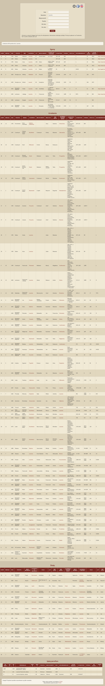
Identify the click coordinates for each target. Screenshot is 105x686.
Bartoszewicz (32, 540)
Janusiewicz (32, 178)
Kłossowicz (34, 597)
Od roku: (44, 24)
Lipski (33, 586)
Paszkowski (32, 547)
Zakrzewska (62, 132)
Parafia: (44, 21)
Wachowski (31, 338)
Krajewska (61, 363)
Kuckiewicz (31, 410)
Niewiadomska (62, 190)
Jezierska (61, 533)
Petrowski (34, 648)
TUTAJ (60, 681)
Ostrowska (61, 313)
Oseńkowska (62, 265)
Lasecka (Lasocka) (81, 581)
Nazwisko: (43, 15)
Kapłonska (67, 648)
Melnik (60, 540)
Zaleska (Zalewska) (31, 124)
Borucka (61, 205)
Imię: (45, 12)
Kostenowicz (62, 178)
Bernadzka (81, 586)
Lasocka (30, 56)
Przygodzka (62, 156)
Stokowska (61, 306)
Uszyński (31, 354)
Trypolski (31, 363)
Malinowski (34, 608)
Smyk (66, 586)
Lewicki (30, 504)
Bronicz (61, 453)
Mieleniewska (68, 641)
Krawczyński (32, 388)
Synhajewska (62, 484)
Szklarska (31, 475)
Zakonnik (67, 654)
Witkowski (31, 144)
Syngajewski (32, 524)
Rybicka (31, 448)
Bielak (33, 632)
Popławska (67, 614)
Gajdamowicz (68, 602)
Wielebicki (31, 74)
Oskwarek (31, 558)
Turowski (31, 319)
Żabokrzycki (34, 580)
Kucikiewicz (31, 426)
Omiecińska (62, 123)
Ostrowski (34, 602)
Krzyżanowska (62, 459)
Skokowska (61, 331)
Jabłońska (31, 380)
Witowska (81, 608)
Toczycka (31, 205)
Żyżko (30, 465)
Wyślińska (31, 509)
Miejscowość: (42, 18)
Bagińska (31, 520)
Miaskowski (34, 618)
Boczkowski (34, 575)
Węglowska (61, 338)
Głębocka (61, 401)
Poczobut (61, 558)
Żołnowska (61, 300)
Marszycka (67, 618)
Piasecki (31, 552)
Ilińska (60, 280)
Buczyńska (31, 480)
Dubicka (31, 306)
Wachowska (67, 632)
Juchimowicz (62, 325)
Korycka (61, 514)
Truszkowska (32, 529)
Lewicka (61, 493)
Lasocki (30, 82)
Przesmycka (82, 624)
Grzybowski (34, 636)
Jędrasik (33, 654)
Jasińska (31, 489)
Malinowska (62, 524)
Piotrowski (31, 265)
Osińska (81, 575)
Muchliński (31, 132)
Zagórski (34, 592)
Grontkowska (82, 592)
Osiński (31, 300)
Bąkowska (31, 498)
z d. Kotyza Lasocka (82, 654)
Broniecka (61, 293)
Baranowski (31, 190)
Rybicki (30, 471)
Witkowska (61, 380)
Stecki (30, 156)
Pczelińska (61, 529)
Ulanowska (67, 636)
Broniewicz (61, 552)
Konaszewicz (32, 401)
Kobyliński (31, 393)
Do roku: (44, 27)
